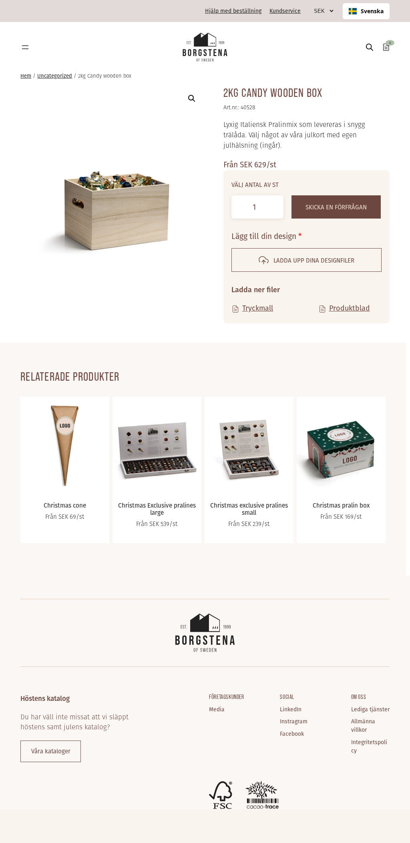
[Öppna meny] (25, 47)
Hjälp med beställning (233, 11)
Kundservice (285, 11)
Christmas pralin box (341, 505)
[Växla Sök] (370, 47)
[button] (192, 98)
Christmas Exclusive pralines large (157, 509)
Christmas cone (65, 505)
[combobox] (366, 11)
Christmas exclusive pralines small (249, 509)
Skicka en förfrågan (336, 207)
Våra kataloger (50, 751)
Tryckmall (257, 308)
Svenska (372, 11)
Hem (25, 76)
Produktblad (349, 308)
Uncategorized (54, 76)
